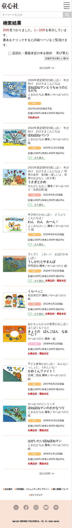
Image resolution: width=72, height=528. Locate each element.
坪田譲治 (33, 265)
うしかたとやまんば (41, 261)
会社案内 (8, 489)
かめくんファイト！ (41, 371)
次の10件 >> (46, 67)
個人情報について (60, 489)
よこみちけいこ (37, 225)
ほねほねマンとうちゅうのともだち (48, 89)
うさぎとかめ (37, 182)
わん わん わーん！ (43, 221)
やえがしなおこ (37, 186)
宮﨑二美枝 (34, 375)
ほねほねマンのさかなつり (48, 407)
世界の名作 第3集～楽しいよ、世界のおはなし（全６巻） (47, 175)
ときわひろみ (36, 94)
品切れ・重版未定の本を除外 (32, 53)
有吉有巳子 (34, 295)
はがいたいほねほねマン (45, 441)
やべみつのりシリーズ (41, 404)
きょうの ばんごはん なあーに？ (48, 333)
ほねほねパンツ (38, 135)
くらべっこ (35, 291)
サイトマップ (36, 495)
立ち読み (36, 158)
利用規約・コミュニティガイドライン (32, 489)
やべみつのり (61, 94)
